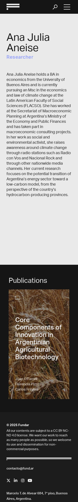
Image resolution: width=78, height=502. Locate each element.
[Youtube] (30, 480)
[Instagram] (23, 480)
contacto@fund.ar (20, 468)
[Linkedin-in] (16, 480)
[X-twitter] (8, 480)
